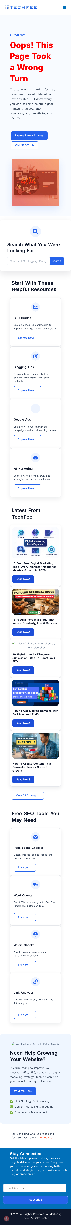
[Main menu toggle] (64, 7)
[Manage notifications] (6, 1218)
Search (56, 261)
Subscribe (35, 1199)
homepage (45, 1137)
